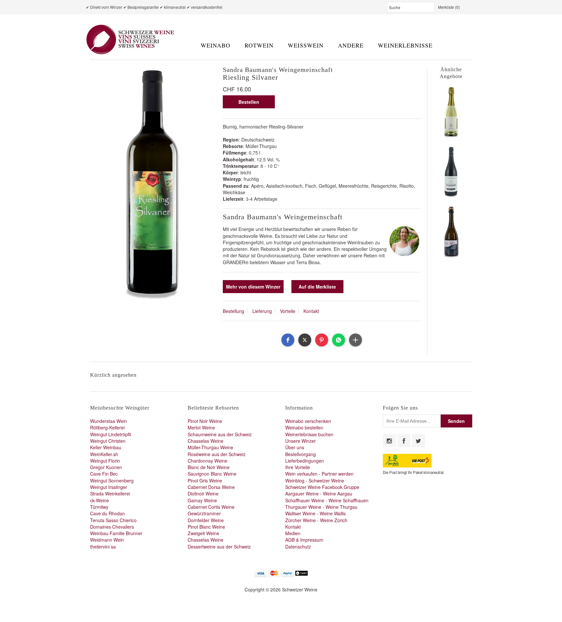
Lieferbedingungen (304, 460)
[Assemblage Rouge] (451, 196)
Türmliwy (99, 507)
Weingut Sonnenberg (112, 480)
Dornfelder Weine (206, 520)
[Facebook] (403, 440)
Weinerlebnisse (405, 45)
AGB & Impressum (304, 539)
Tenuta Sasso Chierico (113, 520)
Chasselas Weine (205, 441)
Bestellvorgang (300, 454)
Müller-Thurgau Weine (210, 447)
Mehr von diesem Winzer (253, 286)
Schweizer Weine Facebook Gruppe (322, 487)
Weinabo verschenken (308, 421)
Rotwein (259, 45)
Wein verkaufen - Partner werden (319, 473)
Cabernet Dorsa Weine (211, 487)
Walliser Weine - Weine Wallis (315, 513)
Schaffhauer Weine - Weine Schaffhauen (326, 500)
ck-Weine (99, 500)
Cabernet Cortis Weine (211, 507)
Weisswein (306, 45)
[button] (287, 339)
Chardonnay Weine (207, 460)
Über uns (294, 447)
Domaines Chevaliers (112, 526)
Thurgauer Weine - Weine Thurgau (321, 507)
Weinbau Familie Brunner (116, 533)
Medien (293, 533)
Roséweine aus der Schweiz (217, 454)
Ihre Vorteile (297, 467)
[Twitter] (418, 440)
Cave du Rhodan (107, 513)
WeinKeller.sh (104, 454)
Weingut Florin (105, 460)
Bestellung (233, 311)
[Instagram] (389, 440)
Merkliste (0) (449, 7)
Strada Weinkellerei (110, 493)
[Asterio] (451, 256)
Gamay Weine (202, 500)
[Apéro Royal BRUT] (451, 136)
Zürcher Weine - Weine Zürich (316, 520)
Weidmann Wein (107, 539)
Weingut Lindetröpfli (110, 434)
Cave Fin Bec (104, 473)
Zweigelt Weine (203, 533)
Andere (351, 45)
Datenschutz (298, 546)
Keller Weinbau (105, 447)
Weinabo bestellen (304, 427)
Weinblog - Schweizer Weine (314, 480)
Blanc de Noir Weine (209, 467)
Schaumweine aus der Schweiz (220, 434)
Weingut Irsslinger (108, 487)
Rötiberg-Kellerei (107, 427)
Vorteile (287, 311)
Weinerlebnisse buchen (309, 434)
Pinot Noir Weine (205, 421)
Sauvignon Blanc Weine (212, 473)
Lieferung (262, 311)
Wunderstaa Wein (108, 421)
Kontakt (311, 311)
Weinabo (215, 45)
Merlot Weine (201, 427)
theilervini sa (103, 546)
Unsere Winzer (300, 441)
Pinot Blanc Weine (206, 526)
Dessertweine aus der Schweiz (219, 546)
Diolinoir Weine (203, 493)
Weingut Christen (108, 441)
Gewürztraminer (204, 513)
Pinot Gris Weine (205, 480)
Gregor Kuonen (106, 467)
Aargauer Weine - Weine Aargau (318, 493)
